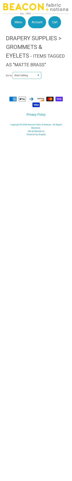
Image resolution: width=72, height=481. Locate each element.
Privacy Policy (36, 114)
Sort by (9, 75)
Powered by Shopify (36, 134)
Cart (54, 22)
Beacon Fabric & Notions (39, 124)
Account (37, 22)
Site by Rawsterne (36, 131)
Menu (18, 22)
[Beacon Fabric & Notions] (36, 12)
